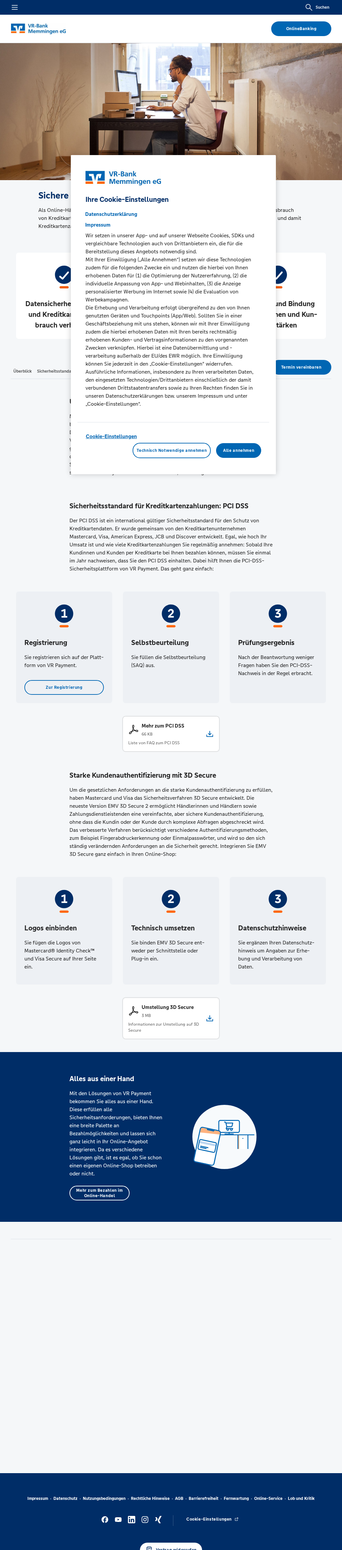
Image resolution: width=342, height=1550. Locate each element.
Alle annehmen (238, 450)
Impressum (37, 1498)
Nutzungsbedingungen (104, 1498)
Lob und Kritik (301, 1498)
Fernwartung (236, 1498)
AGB (179, 1498)
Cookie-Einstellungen (111, 436)
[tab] (22, 371)
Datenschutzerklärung (111, 214)
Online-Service (268, 1498)
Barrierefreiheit (203, 1498)
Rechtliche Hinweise (150, 1498)
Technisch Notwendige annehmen (172, 450)
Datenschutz (65, 1498)
